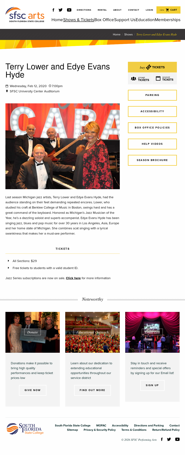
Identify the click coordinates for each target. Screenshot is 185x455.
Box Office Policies (152, 127)
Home (117, 34)
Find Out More (92, 390)
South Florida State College (25, 429)
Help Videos (152, 143)
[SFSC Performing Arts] (24, 14)
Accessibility (152, 111)
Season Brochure (152, 160)
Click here (73, 278)
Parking (152, 95)
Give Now (33, 390)
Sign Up (152, 385)
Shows (128, 34)
